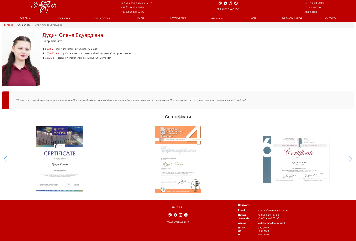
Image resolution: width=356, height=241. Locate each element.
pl (182, 207)
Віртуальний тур (292, 18)
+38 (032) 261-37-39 (132, 7)
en (178, 207)
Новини (254, 18)
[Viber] (220, 3)
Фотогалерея (178, 18)
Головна (25, 18)
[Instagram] (231, 3)
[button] (5, 159)
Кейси (140, 18)
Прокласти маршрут (228, 9)
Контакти (331, 18)
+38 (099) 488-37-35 (132, 11)
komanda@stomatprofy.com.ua (273, 210)
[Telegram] (226, 3)
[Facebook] (236, 3)
